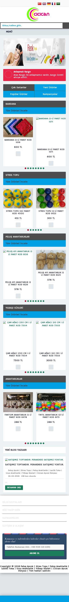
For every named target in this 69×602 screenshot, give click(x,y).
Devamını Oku (14, 487)
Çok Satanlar (18, 87)
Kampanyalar (50, 94)
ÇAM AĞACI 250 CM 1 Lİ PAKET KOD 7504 (18, 354)
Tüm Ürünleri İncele (16, 110)
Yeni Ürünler (50, 87)
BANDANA (11, 103)
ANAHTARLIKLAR (14, 379)
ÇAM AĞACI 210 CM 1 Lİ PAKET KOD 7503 (51, 354)
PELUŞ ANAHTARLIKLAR (18, 236)
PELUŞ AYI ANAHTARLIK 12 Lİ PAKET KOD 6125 (51, 273)
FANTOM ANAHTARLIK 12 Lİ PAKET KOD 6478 (18, 416)
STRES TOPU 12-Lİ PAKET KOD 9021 (51, 212)
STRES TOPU (12, 175)
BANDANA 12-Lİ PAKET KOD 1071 (51, 150)
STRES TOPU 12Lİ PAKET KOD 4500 (18, 212)
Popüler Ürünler (18, 94)
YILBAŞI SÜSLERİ (14, 307)
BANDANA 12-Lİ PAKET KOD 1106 (18, 141)
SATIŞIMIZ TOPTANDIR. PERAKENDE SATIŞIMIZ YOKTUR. (34, 464)
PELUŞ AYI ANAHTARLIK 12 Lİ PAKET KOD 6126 (18, 283)
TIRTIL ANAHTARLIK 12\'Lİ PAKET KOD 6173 (51, 416)
